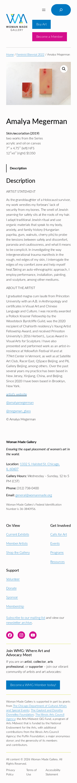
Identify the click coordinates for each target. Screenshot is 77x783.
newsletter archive (19, 622)
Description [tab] (18, 168)
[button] (64, 69)
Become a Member (49, 36)
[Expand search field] (61, 10)
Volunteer (13, 579)
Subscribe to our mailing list (25, 617)
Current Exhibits (17, 534)
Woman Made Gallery (21, 442)
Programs (57, 552)
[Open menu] (43, 9)
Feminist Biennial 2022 (30, 54)
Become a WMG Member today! (33, 685)
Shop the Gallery (18, 552)
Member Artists (17, 543)
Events (55, 543)
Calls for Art (58, 534)
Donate (11, 588)
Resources (57, 562)
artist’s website (16, 394)
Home (10, 54)
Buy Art (41, 24)
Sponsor (12, 597)
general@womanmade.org (33, 495)
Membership (15, 606)
